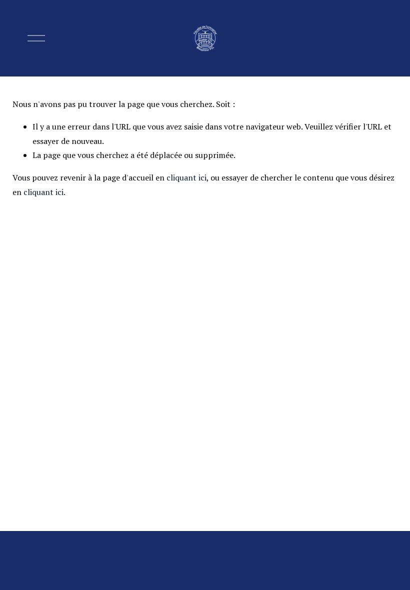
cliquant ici (186, 177)
